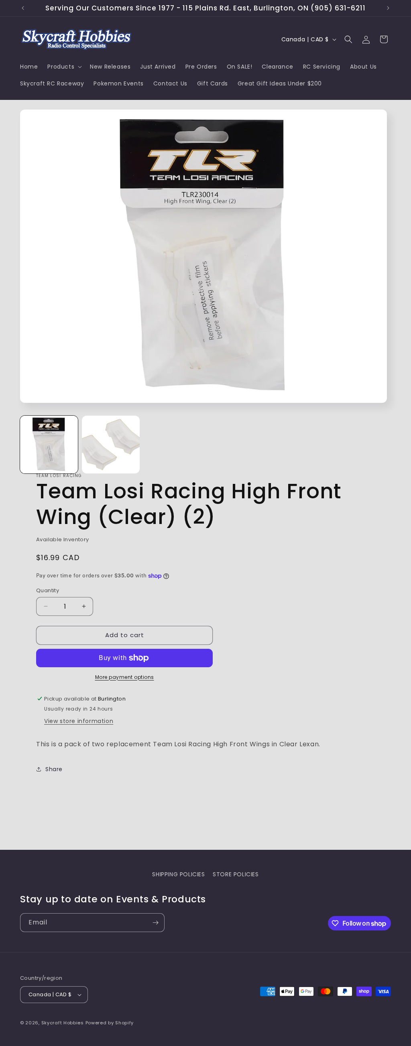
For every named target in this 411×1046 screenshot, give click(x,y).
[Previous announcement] (23, 8)
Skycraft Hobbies (63, 1023)
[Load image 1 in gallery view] (49, 444)
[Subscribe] (155, 922)
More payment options (124, 677)
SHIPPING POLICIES (178, 874)
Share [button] (54, 769)
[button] (64, 66)
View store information (78, 721)
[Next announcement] (388, 8)
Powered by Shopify (109, 1023)
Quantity (47, 590)
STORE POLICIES (235, 874)
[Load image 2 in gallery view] (111, 444)
